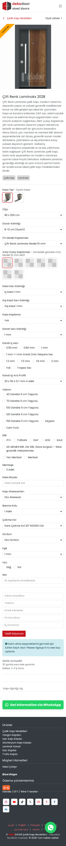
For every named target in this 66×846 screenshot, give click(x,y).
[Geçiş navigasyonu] (60, 6)
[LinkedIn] (6, 809)
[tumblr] (46, 802)
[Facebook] (54, 802)
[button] (54, 18)
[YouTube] (14, 802)
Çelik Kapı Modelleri (19, 18)
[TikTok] (22, 802)
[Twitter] (30, 802)
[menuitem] (11, 825)
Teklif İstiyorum (14, 633)
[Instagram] (6, 802)
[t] (38, 802)
